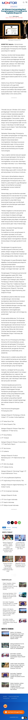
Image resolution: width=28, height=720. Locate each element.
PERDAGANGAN (14, 6)
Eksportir (9, 527)
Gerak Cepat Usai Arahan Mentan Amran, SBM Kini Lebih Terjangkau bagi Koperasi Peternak (17, 666)
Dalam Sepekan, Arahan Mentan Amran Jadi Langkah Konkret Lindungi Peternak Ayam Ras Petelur (10, 586)
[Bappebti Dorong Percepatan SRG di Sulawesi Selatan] (20, 559)
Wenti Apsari (16, 16)
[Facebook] (8, 522)
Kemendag (14, 527)
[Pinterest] (15, 522)
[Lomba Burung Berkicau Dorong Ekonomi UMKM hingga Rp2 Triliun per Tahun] (20, 538)
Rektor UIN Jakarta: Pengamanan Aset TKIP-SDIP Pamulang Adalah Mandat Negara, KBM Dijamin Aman (9, 612)
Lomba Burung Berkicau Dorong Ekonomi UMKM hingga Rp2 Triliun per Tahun (20, 545)
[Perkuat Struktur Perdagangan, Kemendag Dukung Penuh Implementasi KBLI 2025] (7, 559)
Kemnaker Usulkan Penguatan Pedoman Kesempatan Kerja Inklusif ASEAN (17, 656)
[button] (24, 718)
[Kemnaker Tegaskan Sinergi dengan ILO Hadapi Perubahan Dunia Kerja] (22, 603)
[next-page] (15, 575)
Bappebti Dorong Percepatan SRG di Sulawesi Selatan (20, 565)
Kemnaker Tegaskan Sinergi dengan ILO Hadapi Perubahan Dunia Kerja (10, 603)
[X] (12, 522)
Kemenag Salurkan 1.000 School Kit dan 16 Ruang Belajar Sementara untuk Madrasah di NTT (9, 596)
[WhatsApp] (19, 522)
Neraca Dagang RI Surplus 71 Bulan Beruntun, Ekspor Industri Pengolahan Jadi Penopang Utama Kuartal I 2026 (8, 547)
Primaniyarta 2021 (7, 529)
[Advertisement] (14, 103)
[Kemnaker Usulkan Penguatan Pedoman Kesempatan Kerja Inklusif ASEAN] (22, 620)
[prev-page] (12, 575)
